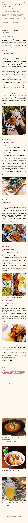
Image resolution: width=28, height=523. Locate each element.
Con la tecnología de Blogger (15, 516)
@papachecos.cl (10, 53)
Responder (9, 385)
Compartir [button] (4, 367)
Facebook (11, 357)
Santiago (21, 369)
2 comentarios (10, 472)
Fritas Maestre (7, 139)
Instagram (5, 22)
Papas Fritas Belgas (15, 369)
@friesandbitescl (11, 303)
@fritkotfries (10, 202)
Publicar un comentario (12, 441)
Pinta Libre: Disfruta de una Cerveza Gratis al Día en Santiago (12, 504)
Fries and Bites (7, 300)
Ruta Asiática (13, 22)
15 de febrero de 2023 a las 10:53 (17, 380)
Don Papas (5, 246)
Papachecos (6, 50)
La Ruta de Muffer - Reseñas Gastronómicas (11, 5)
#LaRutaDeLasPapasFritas (10, 47)
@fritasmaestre (10, 142)
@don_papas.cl (10, 249)
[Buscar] (25, 2)
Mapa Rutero (12, 354)
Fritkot (4, 199)
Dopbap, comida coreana (11, 470)
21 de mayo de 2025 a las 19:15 (16, 387)
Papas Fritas (8, 369)
